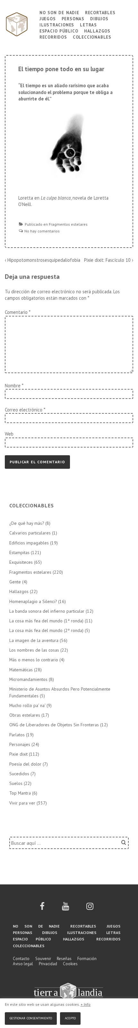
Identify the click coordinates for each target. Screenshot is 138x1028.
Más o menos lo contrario (33, 660)
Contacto (21, 958)
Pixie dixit (18, 754)
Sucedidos (19, 774)
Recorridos (53, 36)
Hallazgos (97, 30)
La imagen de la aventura (33, 640)
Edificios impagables (29, 543)
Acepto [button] (70, 1017)
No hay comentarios (42, 231)
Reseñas (64, 958)
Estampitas (19, 552)
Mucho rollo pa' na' (27, 705)
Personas (73, 18)
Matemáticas (21, 670)
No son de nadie (59, 12)
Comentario (17, 312)
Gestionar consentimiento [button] (31, 1017)
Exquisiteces (21, 562)
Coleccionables (92, 36)
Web (9, 434)
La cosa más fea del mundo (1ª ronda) (46, 621)
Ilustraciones (56, 24)
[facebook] (42, 908)
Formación (87, 958)
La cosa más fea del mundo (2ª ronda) (46, 630)
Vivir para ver (22, 803)
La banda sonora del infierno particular (46, 611)
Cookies (70, 964)
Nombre (13, 385)
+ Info (86, 1004)
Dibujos (99, 18)
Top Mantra (20, 793)
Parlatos (17, 735)
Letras (88, 24)
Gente (15, 582)
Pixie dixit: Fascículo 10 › (108, 260)
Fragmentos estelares (68, 224)
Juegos (47, 18)
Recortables (100, 12)
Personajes (19, 744)
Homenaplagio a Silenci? (33, 601)
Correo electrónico (23, 410)
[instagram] (90, 908)
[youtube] (65, 908)
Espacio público (58, 30)
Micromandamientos (28, 679)
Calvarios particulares (30, 533)
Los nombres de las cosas (34, 650)
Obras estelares (24, 715)
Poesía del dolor (25, 764)
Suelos (15, 783)
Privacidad (48, 964)
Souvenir (43, 958)
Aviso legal (23, 964)
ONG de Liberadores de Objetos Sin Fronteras (54, 725)
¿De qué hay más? (26, 523)
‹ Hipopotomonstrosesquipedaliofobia (42, 260)
